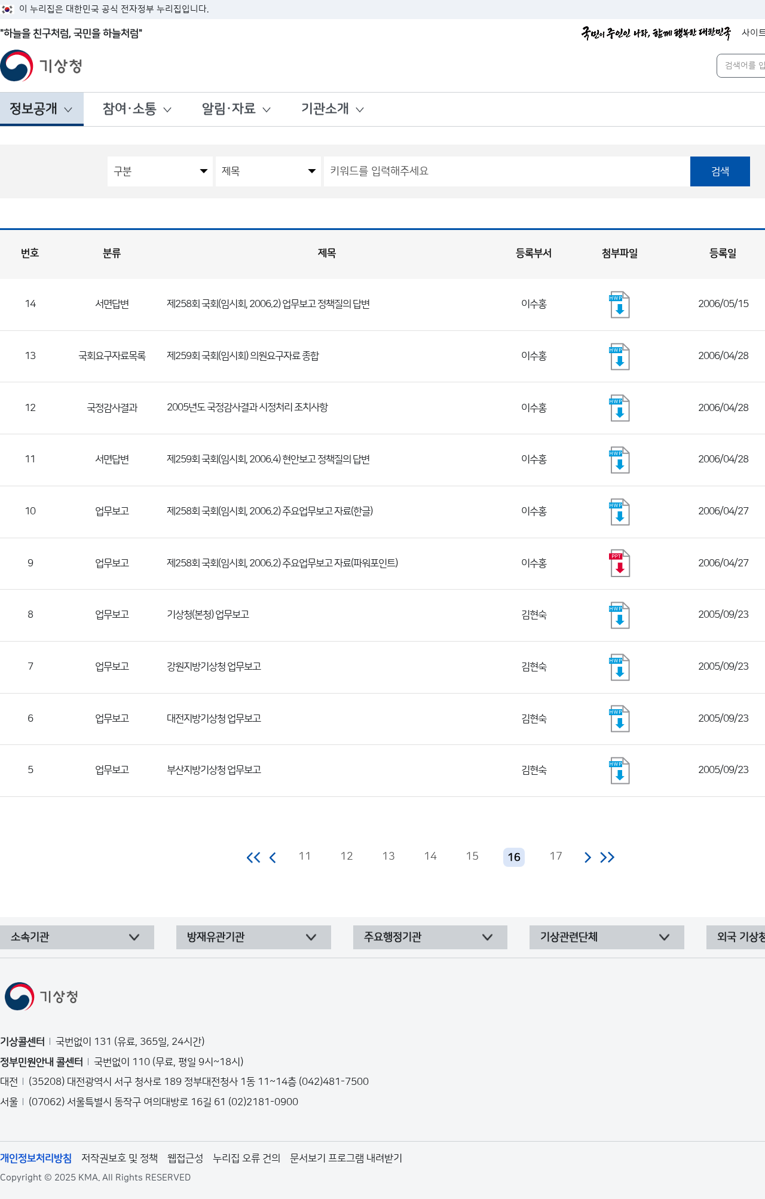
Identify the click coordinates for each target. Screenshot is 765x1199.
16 (514, 858)
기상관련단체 (569, 937)
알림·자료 (229, 109)
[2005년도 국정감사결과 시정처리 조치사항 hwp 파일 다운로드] (620, 408)
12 (346, 857)
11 (304, 857)
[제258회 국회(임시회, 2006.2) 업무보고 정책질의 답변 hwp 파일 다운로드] (620, 305)
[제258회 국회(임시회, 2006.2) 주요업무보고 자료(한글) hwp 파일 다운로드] (620, 512)
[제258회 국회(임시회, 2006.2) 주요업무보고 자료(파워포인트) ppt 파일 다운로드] (620, 563)
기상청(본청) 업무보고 (208, 614)
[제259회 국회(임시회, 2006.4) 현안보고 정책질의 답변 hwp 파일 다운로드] (620, 460)
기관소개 (325, 109)
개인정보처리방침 (36, 1158)
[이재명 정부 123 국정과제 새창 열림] (656, 33)
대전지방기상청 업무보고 (214, 718)
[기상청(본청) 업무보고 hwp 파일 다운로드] (620, 615)
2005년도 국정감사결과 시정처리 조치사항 (247, 407)
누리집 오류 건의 (246, 1158)
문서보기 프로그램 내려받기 (346, 1158)
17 (555, 857)
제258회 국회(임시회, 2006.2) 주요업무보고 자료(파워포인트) (282, 563)
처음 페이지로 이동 (254, 857)
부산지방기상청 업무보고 (214, 770)
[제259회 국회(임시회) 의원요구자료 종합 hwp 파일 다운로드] (620, 357)
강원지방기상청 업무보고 (214, 666)
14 (430, 857)
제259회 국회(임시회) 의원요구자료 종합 (243, 356)
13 (388, 857)
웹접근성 (185, 1158)
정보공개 (33, 109)
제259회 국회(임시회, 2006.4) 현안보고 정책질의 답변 (268, 459)
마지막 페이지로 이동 (606, 857)
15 (472, 857)
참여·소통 (130, 109)
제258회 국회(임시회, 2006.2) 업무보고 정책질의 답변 (268, 304)
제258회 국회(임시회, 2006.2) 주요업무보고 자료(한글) (269, 511)
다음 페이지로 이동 (587, 857)
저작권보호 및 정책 (119, 1158)
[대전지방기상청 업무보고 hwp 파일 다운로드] (620, 719)
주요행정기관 (392, 937)
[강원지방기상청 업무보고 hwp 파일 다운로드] (620, 667)
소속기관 (30, 937)
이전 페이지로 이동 (273, 857)
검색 (720, 171)
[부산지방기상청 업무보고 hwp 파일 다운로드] (620, 771)
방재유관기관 (215, 937)
